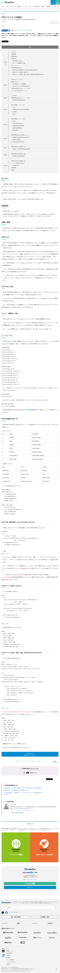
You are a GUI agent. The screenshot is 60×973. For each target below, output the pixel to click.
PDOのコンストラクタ (17, 79)
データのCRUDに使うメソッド (20, 90)
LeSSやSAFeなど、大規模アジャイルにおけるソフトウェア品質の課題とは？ (23, 792)
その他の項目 (16, 165)
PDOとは (14, 58)
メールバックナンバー (30, 879)
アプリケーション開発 (15, 6)
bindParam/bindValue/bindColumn (21, 137)
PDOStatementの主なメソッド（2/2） (21, 98)
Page (5, 85)
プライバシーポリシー (11, 962)
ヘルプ (7, 948)
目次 (30, 47)
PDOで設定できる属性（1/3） (19, 146)
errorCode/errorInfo (17, 123)
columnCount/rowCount (18, 142)
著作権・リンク (9, 951)
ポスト (5, 41)
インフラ (25, 6)
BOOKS (50, 923)
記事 (18, 923)
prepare (15, 111)
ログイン (31, 887)
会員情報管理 (9, 953)
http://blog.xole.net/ (22, 808)
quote (14, 121)
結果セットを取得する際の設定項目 (21, 149)
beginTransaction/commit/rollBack (21, 109)
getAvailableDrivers (17, 128)
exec (14, 107)
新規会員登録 (30, 883)
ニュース (4, 923)
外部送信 (8, 964)
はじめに (14, 52)
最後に (13, 170)
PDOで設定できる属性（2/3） (19, 154)
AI (7, 6)
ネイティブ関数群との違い (19, 63)
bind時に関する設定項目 (19, 156)
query (14, 114)
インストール (15, 65)
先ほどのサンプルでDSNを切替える (21, 86)
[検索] (3, 6)
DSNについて (15, 81)
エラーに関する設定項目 (19, 163)
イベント (34, 923)
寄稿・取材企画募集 (16, 917)
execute (15, 95)
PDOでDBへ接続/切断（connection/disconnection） (25, 70)
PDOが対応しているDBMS (19, 84)
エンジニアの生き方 (34, 6)
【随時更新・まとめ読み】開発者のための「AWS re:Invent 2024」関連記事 (22, 788)
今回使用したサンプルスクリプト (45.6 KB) (21, 30)
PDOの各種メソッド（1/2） (18, 105)
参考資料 (14, 167)
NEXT (55, 761)
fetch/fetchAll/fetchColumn (19, 100)
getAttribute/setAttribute (18, 125)
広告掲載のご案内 (45, 917)
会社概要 (8, 957)
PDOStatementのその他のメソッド (20, 135)
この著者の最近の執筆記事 (16, 812)
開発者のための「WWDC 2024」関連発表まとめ (16, 790)
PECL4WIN (30, 410)
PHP (3, 26)
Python (43, 6)
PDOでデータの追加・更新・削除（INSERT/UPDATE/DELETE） (28, 74)
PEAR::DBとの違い (17, 61)
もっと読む (6, 794)
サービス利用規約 (10, 959)
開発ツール (49, 6)
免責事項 (8, 955)
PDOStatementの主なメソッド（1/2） (21, 88)
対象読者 (14, 54)
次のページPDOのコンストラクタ (30, 754)
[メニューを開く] (2, 2)
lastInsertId (15, 130)
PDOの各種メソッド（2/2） (18, 119)
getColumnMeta (17, 139)
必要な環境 (14, 56)
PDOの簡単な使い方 (17, 67)
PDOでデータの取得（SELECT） (21, 72)
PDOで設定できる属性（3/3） (19, 161)
